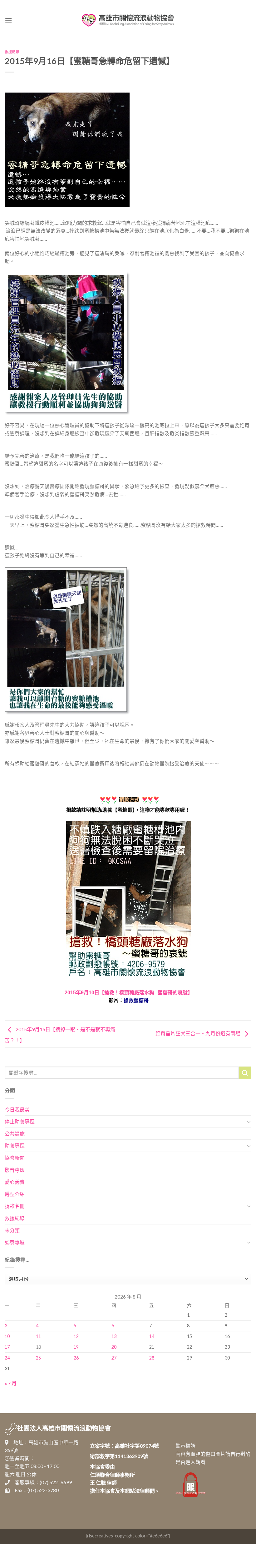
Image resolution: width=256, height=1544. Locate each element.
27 (113, 1357)
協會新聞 (15, 1158)
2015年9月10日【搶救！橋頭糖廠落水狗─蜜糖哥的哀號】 (129, 992)
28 (151, 1357)
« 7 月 (11, 1383)
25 (38, 1357)
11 (38, 1336)
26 (76, 1357)
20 (113, 1347)
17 (7, 1347)
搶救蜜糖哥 (136, 1000)
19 (76, 1347)
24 (7, 1357)
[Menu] (8, 20)
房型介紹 (15, 1194)
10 (7, 1336)
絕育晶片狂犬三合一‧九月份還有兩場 (198, 1033)
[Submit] (245, 1073)
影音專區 (15, 1170)
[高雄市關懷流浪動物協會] (128, 20)
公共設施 (15, 1134)
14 (151, 1336)
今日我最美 (17, 1110)
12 (76, 1336)
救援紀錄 (12, 52)
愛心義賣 (15, 1182)
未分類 (12, 1230)
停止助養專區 (20, 1121)
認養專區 (15, 1242)
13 (113, 1336)
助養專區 (15, 1145)
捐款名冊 (15, 1206)
